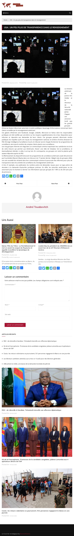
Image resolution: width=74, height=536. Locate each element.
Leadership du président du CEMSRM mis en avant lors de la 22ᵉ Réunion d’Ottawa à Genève (55, 248)
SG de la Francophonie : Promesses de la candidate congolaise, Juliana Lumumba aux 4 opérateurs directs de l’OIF (37, 347)
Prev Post (19, 183)
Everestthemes (25, 534)
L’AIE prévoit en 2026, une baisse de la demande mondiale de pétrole (27, 364)
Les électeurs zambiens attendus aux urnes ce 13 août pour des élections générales (32, 359)
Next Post (54, 183)
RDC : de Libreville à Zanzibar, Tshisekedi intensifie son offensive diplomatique (30, 341)
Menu (6, 13)
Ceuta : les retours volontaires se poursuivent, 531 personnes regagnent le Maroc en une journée (37, 354)
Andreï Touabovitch (32, 83)
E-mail (41, 305)
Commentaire (10, 285)
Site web (8, 314)
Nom (7, 305)
